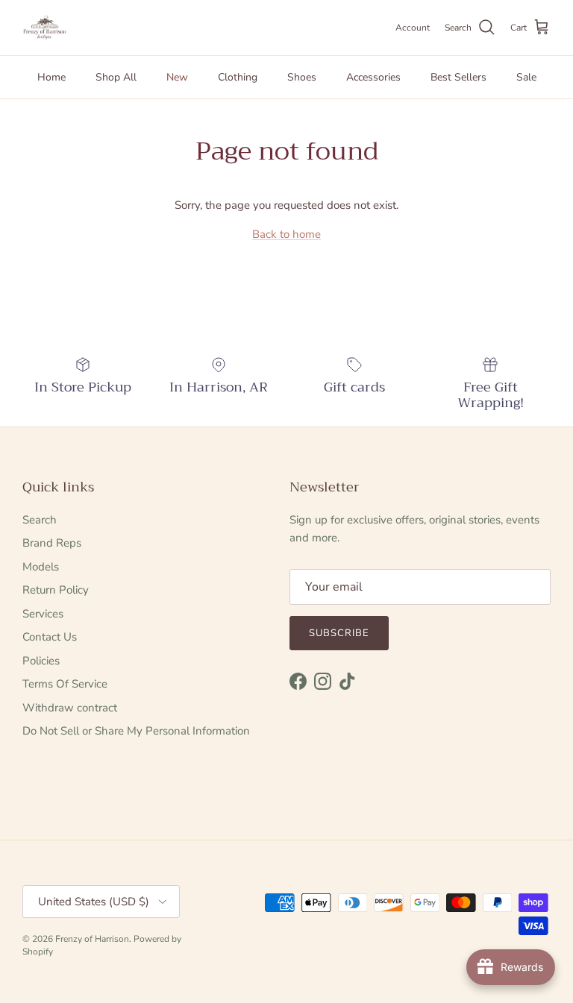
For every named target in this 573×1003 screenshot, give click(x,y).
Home (51, 77)
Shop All (116, 77)
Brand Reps (51, 542)
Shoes (301, 77)
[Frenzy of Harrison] (44, 27)
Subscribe (339, 633)
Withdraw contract (69, 707)
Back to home (286, 234)
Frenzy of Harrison (92, 939)
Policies (41, 660)
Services (42, 613)
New (177, 77)
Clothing (237, 77)
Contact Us (49, 636)
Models (40, 566)
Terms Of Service (64, 683)
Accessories (373, 77)
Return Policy (55, 589)
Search (39, 519)
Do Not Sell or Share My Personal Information (136, 730)
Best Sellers (458, 77)
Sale (526, 77)
